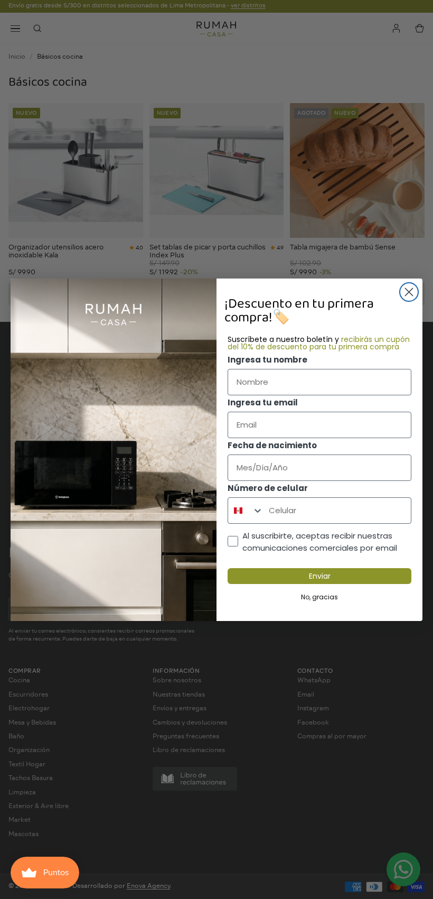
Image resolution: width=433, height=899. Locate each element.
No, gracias (319, 596)
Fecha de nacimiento (272, 445)
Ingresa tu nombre (267, 359)
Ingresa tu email (263, 402)
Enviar (320, 576)
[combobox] (245, 510)
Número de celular (268, 488)
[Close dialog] (409, 292)
